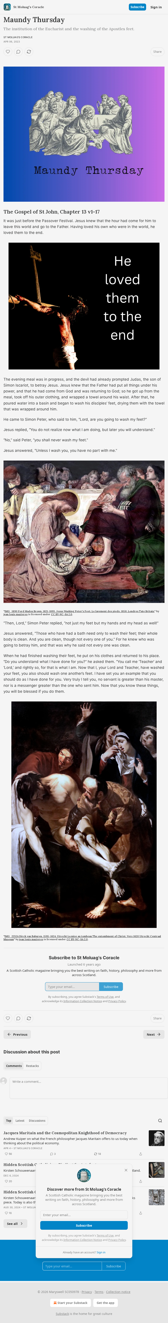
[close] (126, 1170)
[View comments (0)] (18, 51)
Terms (98, 1292)
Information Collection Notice (82, 1240)
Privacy (87, 1292)
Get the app (105, 1303)
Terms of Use (105, 1235)
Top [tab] (8, 1121)
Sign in (156, 7)
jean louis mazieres (16, 614)
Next (151, 1034)
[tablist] (22, 1066)
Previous (20, 1034)
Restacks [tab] (32, 1066)
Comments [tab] (14, 1066)
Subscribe (137, 7)
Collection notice (118, 1292)
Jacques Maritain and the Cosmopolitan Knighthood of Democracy (65, 1132)
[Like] (8, 51)
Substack (62, 1314)
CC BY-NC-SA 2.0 (61, 614)
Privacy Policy (117, 1240)
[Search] (160, 1120)
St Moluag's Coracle (18, 37)
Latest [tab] (20, 1121)
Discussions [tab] (37, 1121)
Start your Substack (73, 1303)
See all (12, 1223)
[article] (84, 1143)
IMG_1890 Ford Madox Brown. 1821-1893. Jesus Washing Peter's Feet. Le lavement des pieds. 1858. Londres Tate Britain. (79, 611)
